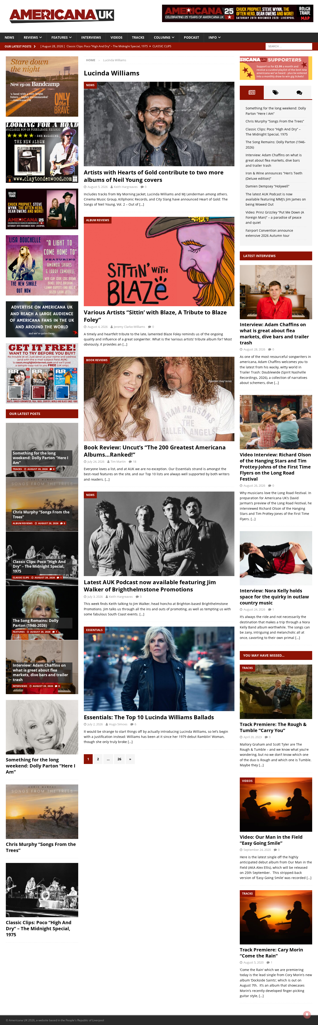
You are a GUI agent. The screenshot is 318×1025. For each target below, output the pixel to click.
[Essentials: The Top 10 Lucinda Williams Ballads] (159, 669)
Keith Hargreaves (126, 187)
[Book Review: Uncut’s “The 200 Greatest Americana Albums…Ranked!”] (159, 399)
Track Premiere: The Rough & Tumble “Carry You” (273, 727)
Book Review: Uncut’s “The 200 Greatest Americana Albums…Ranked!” (155, 450)
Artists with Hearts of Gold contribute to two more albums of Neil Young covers (153, 175)
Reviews (31, 37)
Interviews (91, 37)
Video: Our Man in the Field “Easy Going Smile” (271, 840)
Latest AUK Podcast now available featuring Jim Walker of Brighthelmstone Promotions (150, 585)
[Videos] (276, 804)
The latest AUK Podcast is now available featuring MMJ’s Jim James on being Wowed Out (276, 199)
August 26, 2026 (254, 485)
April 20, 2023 (253, 737)
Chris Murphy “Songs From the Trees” (41, 514)
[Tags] (276, 92)
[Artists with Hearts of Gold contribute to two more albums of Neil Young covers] (159, 124)
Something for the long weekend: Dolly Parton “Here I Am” (40, 458)
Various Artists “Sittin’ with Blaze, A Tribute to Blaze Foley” (155, 315)
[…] (141, 204)
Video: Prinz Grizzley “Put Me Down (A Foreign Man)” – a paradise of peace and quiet (275, 217)
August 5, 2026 (98, 187)
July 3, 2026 (95, 596)
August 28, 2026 (37, 469)
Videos (116, 37)
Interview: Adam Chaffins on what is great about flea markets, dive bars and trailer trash (40, 672)
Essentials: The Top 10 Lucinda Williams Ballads (149, 717)
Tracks (138, 37)
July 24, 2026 (96, 461)
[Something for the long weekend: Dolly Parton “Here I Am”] (42, 727)
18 (134, 461)
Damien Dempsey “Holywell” (267, 186)
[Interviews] (276, 292)
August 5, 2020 (254, 962)
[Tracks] (276, 692)
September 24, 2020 (257, 850)
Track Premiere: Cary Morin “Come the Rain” (271, 953)
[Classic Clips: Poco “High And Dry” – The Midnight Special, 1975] (42, 890)
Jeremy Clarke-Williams (129, 327)
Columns (162, 37)
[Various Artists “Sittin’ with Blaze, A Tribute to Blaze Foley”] (159, 261)
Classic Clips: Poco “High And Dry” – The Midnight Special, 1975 (39, 566)
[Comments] (299, 92)
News (9, 37)
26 (119, 759)
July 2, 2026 (95, 724)
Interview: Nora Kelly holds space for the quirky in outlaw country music (274, 596)
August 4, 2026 (98, 327)
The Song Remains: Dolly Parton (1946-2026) (35, 623)
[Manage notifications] (307, 1014)
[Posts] (252, 92)
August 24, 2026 (254, 609)
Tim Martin (118, 461)
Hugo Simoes (118, 724)
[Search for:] (289, 46)
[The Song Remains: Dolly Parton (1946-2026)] (42, 613)
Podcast (191, 37)
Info (213, 37)
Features (59, 37)
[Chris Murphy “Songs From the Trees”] (42, 504)
